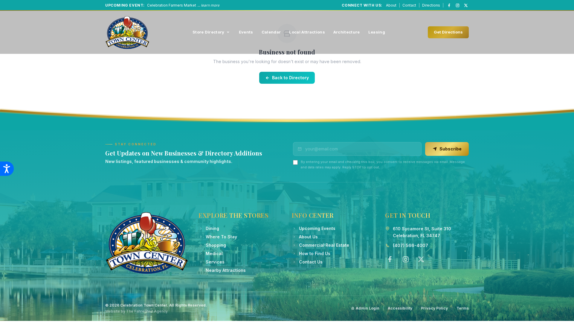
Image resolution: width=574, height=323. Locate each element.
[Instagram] (457, 5)
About (391, 5)
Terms (463, 308)
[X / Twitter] (466, 5)
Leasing (376, 32)
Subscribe (450, 148)
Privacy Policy (434, 308)
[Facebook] (449, 5)
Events (246, 32)
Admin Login (367, 308)
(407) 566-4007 (410, 245)
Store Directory (209, 32)
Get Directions (448, 32)
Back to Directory (290, 77)
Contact (409, 5)
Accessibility (400, 308)
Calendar (271, 32)
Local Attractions (307, 32)
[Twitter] (421, 259)
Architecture (346, 32)
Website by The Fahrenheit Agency (136, 311)
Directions (431, 5)
